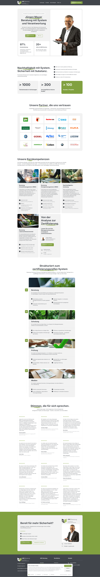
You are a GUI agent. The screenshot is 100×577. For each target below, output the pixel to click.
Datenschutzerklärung (63, 574)
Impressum (70, 574)
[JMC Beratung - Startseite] (23, 2)
